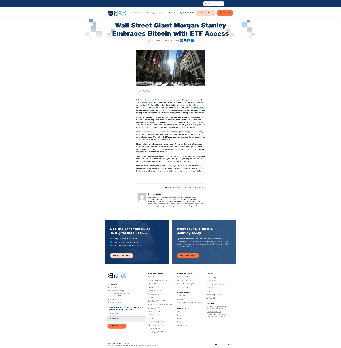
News (179, 318)
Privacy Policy (211, 277)
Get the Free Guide (121, 256)
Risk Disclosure (212, 288)
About (179, 311)
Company (150, 13)
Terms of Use (211, 281)
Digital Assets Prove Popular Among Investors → (188, 187)
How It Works (136, 13)
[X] (185, 40)
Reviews (180, 322)
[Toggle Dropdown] (143, 13)
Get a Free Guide (205, 13)
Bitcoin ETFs (199, 107)
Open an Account (188, 256)
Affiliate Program (182, 325)
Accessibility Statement (214, 294)
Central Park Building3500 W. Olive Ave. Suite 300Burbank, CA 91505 (120, 293)
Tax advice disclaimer (214, 311)
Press (179, 315)
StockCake (146, 91)
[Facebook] (181, 40)
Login (229, 3)
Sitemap (209, 291)
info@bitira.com (115, 287)
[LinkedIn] (188, 40)
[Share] (192, 40)
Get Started (225, 13)
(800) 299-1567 (187, 13)
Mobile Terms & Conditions (216, 284)
